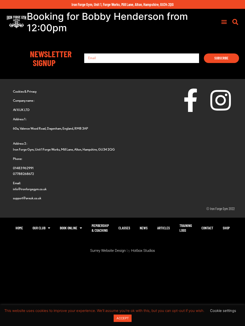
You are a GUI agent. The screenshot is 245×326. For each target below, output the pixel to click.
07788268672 (23, 174)
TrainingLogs (185, 227)
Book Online (68, 228)
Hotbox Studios (143, 250)
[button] (223, 21)
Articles (163, 228)
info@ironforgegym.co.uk (30, 189)
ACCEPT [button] (123, 318)
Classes (124, 228)
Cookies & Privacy (25, 91)
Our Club (39, 228)
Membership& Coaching (100, 227)
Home (19, 228)
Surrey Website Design (108, 250)
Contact (207, 228)
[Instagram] (220, 100)
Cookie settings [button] (223, 310)
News (144, 228)
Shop (226, 228)
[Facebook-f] (190, 100)
